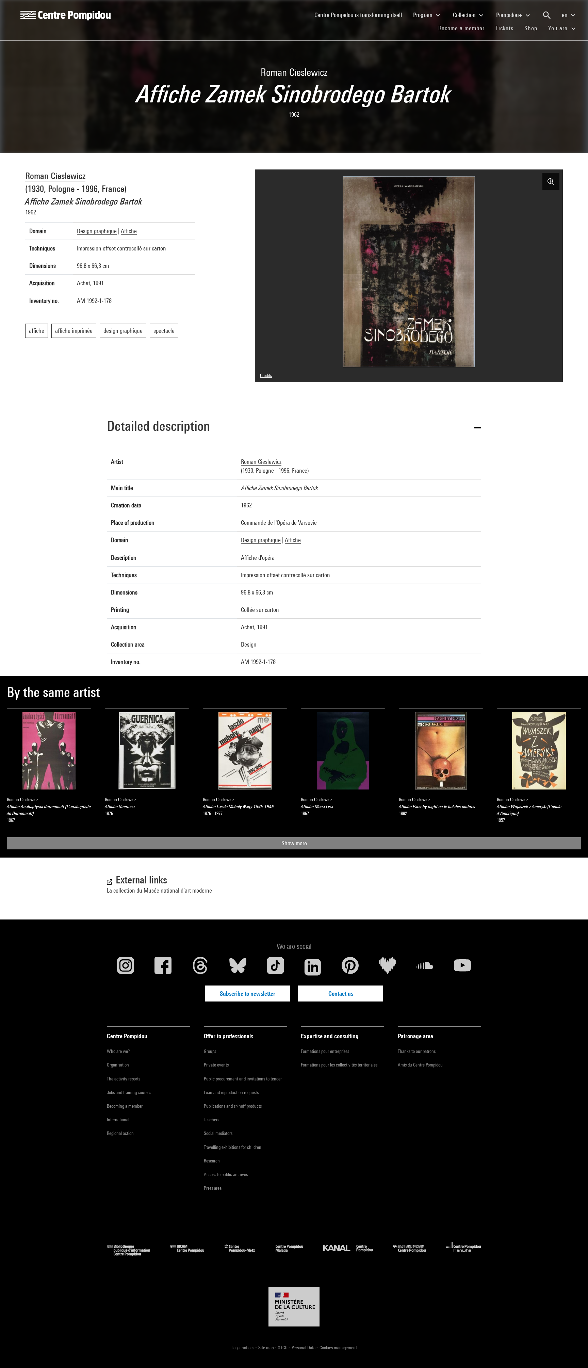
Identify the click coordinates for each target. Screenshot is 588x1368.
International (118, 1119)
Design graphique (97, 230)
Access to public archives (226, 1174)
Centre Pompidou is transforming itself (361, 14)
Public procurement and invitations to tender (243, 1078)
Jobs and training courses (129, 1092)
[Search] (546, 15)
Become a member (464, 28)
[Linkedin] (312, 967)
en (565, 14)
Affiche (129, 230)
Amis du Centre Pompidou (420, 1065)
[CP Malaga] (294, 1254)
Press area (213, 1188)
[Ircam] (192, 1254)
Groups (210, 1051)
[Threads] (200, 967)
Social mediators (218, 1133)
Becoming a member (125, 1106)
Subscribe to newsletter (247, 993)
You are (558, 28)
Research (212, 1160)
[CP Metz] (245, 1254)
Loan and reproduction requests (231, 1092)
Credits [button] (266, 375)
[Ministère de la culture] (294, 1306)
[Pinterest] (350, 967)
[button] (294, 427)
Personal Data (304, 1347)
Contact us (340, 993)
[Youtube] (462, 967)
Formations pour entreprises (325, 1051)
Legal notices (243, 1347)
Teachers (211, 1119)
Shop (533, 28)
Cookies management (338, 1347)
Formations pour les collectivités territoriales (339, 1065)
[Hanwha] (463, 1254)
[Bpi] (133, 1254)
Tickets (504, 28)
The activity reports (123, 1078)
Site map (266, 1347)
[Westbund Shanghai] (414, 1254)
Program (423, 14)
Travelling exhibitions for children (232, 1147)
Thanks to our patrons (417, 1051)
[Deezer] (387, 967)
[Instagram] (125, 967)
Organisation (118, 1065)
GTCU (283, 1347)
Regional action (120, 1133)
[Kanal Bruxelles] (353, 1254)
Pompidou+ (510, 14)
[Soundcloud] (425, 967)
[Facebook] (163, 967)
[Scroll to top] (572, 1352)
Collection (465, 14)
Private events (216, 1065)
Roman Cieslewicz (55, 175)
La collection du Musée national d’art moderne (159, 890)
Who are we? (118, 1051)
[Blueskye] (238, 967)
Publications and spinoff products (233, 1106)
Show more (294, 843)
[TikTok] (275, 967)
